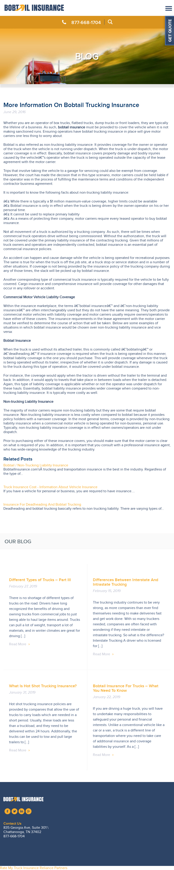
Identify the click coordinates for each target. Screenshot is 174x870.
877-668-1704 (86, 22)
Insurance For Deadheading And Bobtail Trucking (42, 504)
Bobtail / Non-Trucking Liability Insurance (35, 465)
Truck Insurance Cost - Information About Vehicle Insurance (50, 487)
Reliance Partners (53, 868)
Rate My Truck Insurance (19, 868)
